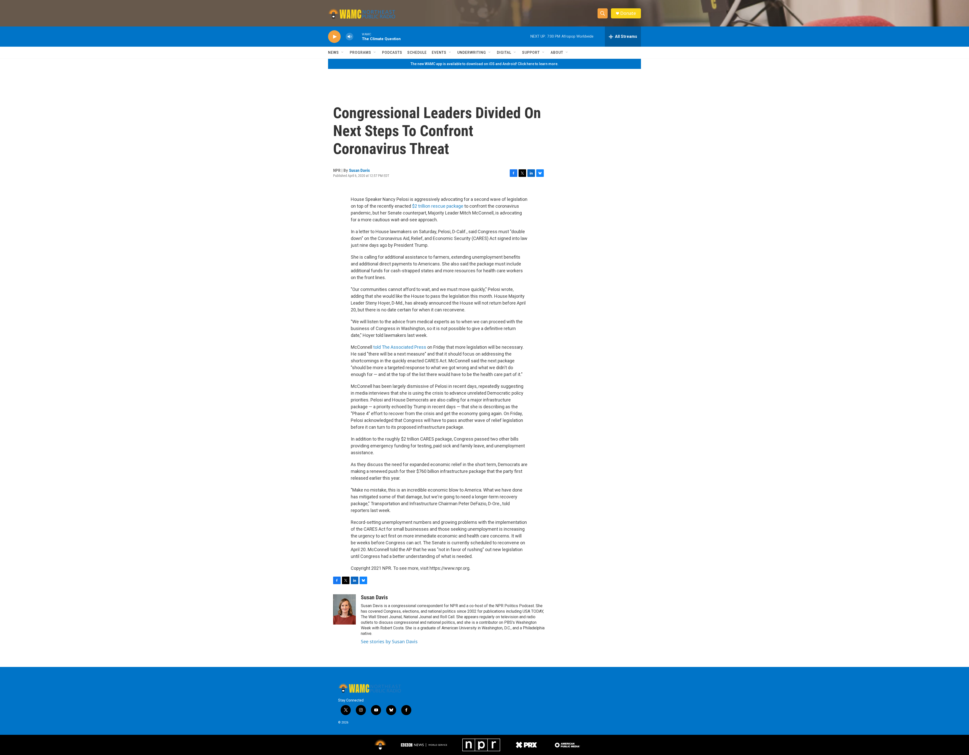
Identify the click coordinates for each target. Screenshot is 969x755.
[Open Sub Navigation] (343, 52)
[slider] (357, 36)
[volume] (349, 36)
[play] (334, 37)
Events (439, 52)
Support (531, 52)
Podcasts (392, 52)
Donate (628, 13)
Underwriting (471, 52)
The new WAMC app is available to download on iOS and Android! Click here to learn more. (484, 64)
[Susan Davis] (344, 609)
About (557, 52)
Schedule (417, 52)
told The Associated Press (400, 347)
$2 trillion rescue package (437, 206)
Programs (360, 52)
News (333, 52)
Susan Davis (359, 170)
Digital (504, 52)
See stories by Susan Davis (389, 641)
